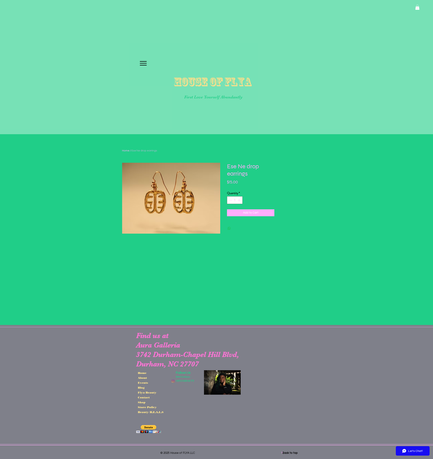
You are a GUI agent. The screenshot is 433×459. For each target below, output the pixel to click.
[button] (417, 7)
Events (143, 382)
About (142, 377)
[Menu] (143, 63)
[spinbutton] (235, 200)
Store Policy (147, 407)
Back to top (290, 452)
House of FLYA (212, 82)
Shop (141, 402)
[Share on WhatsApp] (229, 228)
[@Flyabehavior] (173, 381)
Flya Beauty (147, 392)
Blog (141, 387)
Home (125, 150)
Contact (144, 397)
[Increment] (239, 200)
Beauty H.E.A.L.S (148, 412)
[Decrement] (230, 200)
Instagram (183, 376)
